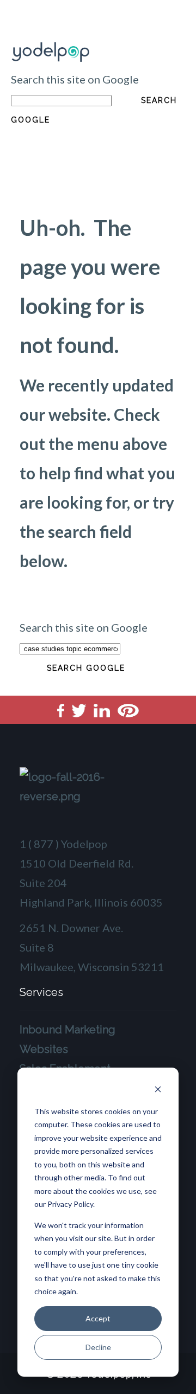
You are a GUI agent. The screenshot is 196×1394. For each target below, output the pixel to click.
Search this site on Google (75, 79)
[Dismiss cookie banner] (158, 1090)
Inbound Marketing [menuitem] (67, 1029)
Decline (98, 1347)
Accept (98, 1318)
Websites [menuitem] (44, 1049)
